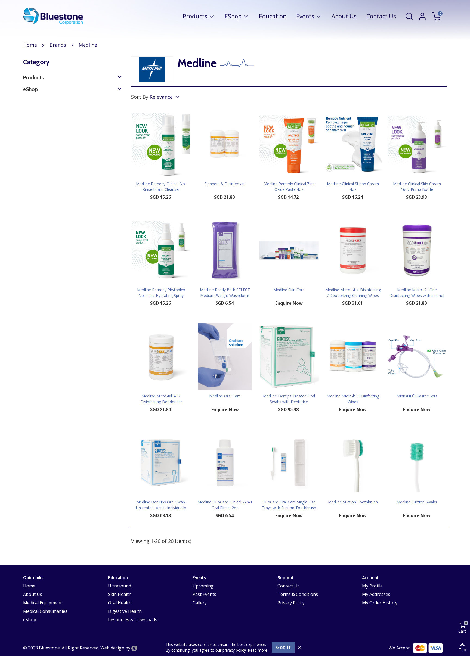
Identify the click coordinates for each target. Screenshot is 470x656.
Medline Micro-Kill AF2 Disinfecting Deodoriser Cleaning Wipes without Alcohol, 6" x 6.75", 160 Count (161, 404)
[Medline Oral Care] (225, 356)
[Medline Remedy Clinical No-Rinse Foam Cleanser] (161, 144)
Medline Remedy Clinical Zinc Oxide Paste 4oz (289, 186)
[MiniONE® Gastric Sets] (417, 356)
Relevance (162, 97)
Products (195, 16)
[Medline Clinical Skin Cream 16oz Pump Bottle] (417, 144)
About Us (344, 16)
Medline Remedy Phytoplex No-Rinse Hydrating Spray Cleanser (161, 295)
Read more (257, 650)
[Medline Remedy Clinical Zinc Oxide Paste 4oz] (288, 144)
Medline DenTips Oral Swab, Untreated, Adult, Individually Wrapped (161, 507)
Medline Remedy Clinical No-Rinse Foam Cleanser (161, 186)
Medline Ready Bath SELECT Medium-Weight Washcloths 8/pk (225, 295)
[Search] (409, 16)
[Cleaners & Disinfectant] (225, 144)
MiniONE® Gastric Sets (417, 396)
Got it (283, 647)
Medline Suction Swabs (417, 502)
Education (272, 16)
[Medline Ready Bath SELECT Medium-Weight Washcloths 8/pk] (225, 250)
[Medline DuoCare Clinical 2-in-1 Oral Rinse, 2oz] (225, 462)
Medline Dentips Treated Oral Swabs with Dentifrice (289, 398)
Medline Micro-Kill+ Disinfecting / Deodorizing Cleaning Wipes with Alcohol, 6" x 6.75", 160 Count (353, 298)
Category (36, 62)
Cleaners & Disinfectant (225, 183)
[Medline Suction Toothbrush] (353, 462)
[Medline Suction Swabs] (417, 462)
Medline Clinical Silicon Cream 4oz (353, 186)
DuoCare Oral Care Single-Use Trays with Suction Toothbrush (289, 504)
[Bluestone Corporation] (53, 16)
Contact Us (381, 16)
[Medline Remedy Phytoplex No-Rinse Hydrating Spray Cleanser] (161, 250)
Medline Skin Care (289, 289)
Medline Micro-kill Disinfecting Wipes (353, 398)
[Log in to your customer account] (424, 16)
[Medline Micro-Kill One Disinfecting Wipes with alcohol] (417, 250)
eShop (233, 16)
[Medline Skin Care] (288, 250)
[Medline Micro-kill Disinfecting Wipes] (353, 356)
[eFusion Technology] (134, 648)
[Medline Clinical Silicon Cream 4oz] (353, 144)
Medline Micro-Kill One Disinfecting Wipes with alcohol (416, 292)
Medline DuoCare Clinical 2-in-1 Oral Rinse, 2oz (224, 504)
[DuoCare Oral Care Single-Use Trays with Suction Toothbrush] (288, 462)
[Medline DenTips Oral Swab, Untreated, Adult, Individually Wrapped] (161, 462)
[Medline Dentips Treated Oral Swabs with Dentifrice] (288, 356)
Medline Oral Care (225, 396)
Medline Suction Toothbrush (353, 502)
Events (305, 16)
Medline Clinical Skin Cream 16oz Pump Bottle (417, 186)
